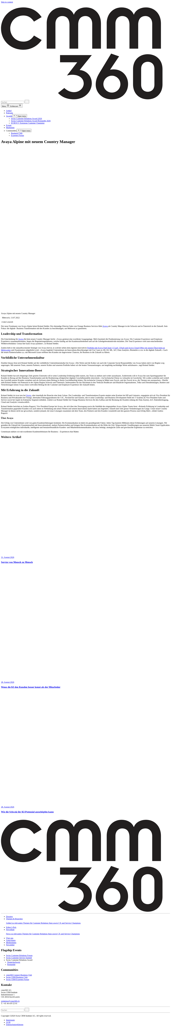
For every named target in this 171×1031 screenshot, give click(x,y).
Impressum (10, 1020)
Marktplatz (10, 128)
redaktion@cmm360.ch (10, 1001)
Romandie (11, 964)
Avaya (105, 326)
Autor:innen (11, 940)
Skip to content (7, 2)
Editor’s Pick (11, 927)
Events (8, 125)
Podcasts (9, 113)
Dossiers (9, 916)
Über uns (9, 938)
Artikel (9, 111)
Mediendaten (11, 943)
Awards (9, 116)
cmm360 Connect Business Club (19, 975)
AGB (8, 1022)
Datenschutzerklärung (14, 1024)
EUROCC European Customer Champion (27, 123)
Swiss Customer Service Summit (19, 958)
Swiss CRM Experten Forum (17, 979)
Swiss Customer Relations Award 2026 (26, 119)
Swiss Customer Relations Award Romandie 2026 (31, 121)
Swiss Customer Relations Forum (19, 955)
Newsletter (10, 945)
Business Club (16, 133)
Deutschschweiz (13, 962)
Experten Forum (17, 135)
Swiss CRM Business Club (17, 977)
